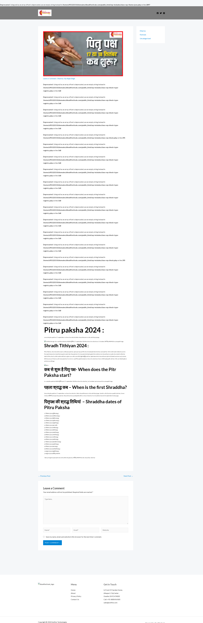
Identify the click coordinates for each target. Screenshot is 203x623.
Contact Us (75, 599)
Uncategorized (145, 38)
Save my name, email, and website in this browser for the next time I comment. (74, 537)
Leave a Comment (49, 78)
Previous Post (44, 476)
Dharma (60, 78)
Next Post (128, 476)
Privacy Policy (76, 596)
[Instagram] (164, 13)
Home (73, 590)
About (73, 593)
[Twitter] (161, 13)
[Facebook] (158, 13)
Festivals (143, 35)
